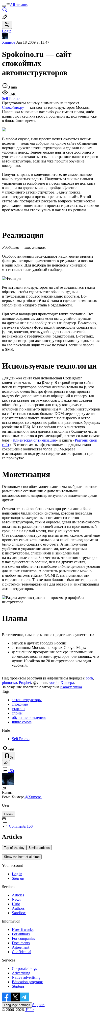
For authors (21, 934)
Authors (18, 908)
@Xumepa (33, 797)
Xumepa (8, 42)
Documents (21, 943)
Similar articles (39, 848)
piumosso (9, 682)
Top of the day (14, 848)
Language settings (17, 1005)
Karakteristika (71, 687)
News (16, 899)
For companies (23, 938)
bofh (89, 678)
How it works (22, 929)
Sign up (18, 878)
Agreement (20, 947)
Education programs (27, 982)
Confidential (21, 952)
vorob (53, 682)
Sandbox (19, 913)
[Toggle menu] (4, 6)
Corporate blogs (24, 968)
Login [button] (6, 31)
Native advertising (26, 977)
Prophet (25, 682)
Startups (18, 986)
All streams (18, 4)
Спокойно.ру (13, 107)
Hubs (16, 904)
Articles (18, 895)
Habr (29, 1010)
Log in (17, 874)
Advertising (21, 973)
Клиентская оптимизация (34, 440)
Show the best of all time (22, 857)
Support (38, 1005)
